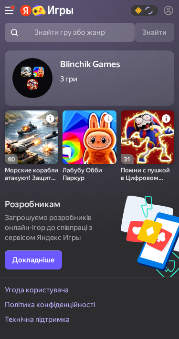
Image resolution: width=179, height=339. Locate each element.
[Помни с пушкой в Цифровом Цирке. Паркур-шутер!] (147, 137)
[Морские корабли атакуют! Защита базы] (31, 137)
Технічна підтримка (37, 319)
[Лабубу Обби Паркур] (89, 137)
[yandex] (46, 10)
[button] (144, 10)
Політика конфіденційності (50, 304)
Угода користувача (37, 290)
